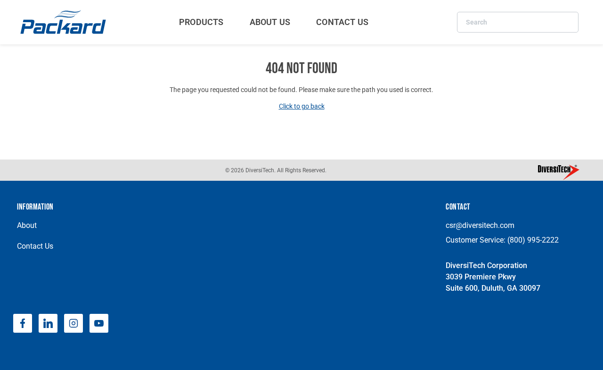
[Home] (64, 22)
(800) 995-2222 (533, 239)
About (27, 225)
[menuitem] (201, 22)
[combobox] (518, 22)
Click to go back (302, 106)
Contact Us (35, 246)
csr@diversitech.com (480, 225)
